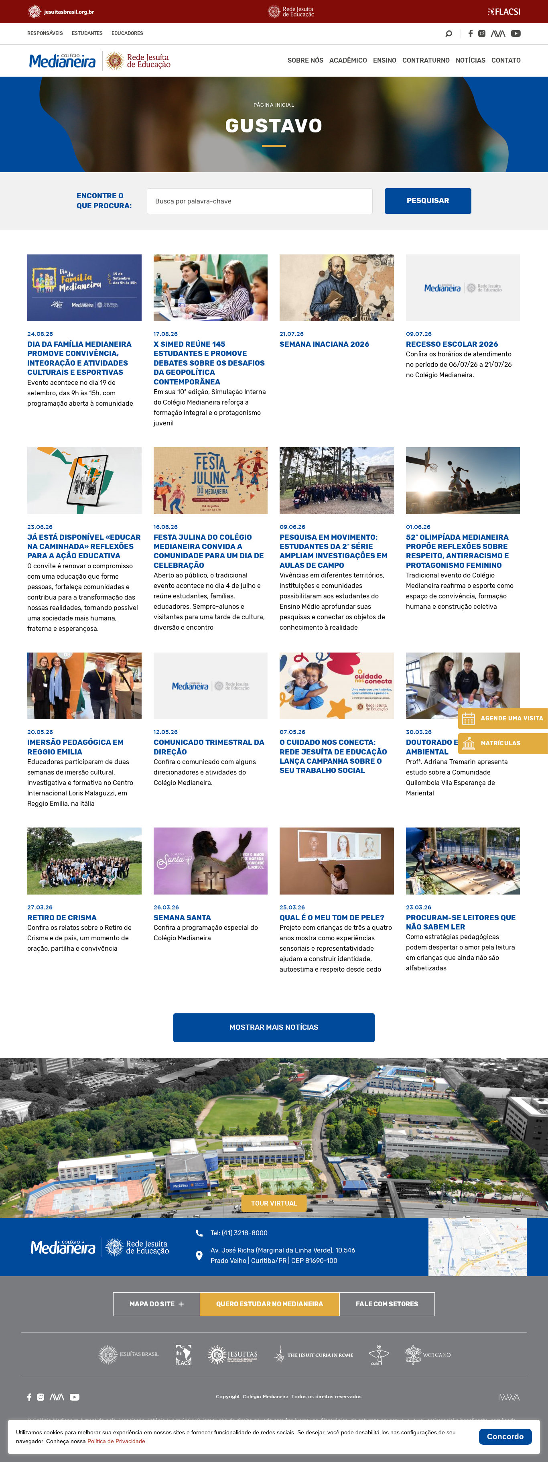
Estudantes (87, 33)
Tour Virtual (274, 1203)
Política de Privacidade (116, 1441)
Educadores (127, 33)
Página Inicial (274, 105)
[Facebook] (471, 33)
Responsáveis (45, 33)
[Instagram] (481, 33)
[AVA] (498, 33)
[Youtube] (516, 33)
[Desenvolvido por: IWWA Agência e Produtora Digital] (509, 1397)
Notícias (470, 60)
